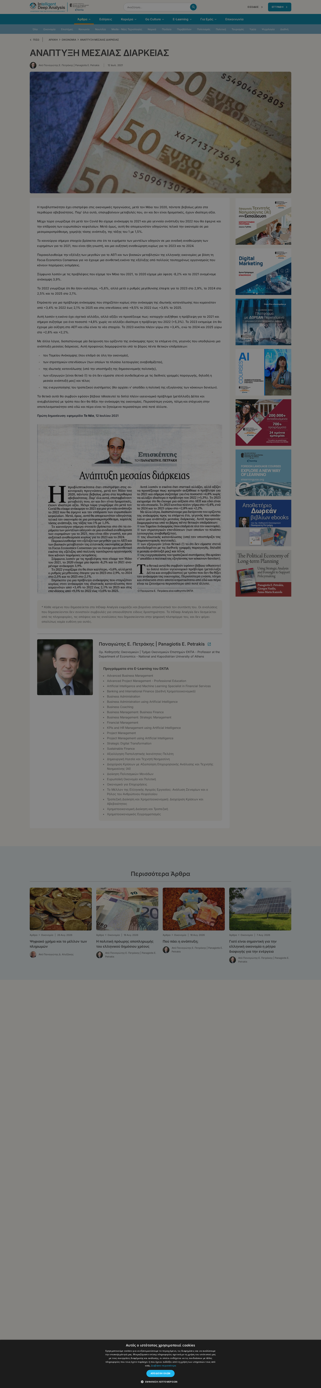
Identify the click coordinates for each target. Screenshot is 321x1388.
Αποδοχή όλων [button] (161, 1373)
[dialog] (160, 694)
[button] (161, 1382)
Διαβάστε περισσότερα (163, 1365)
